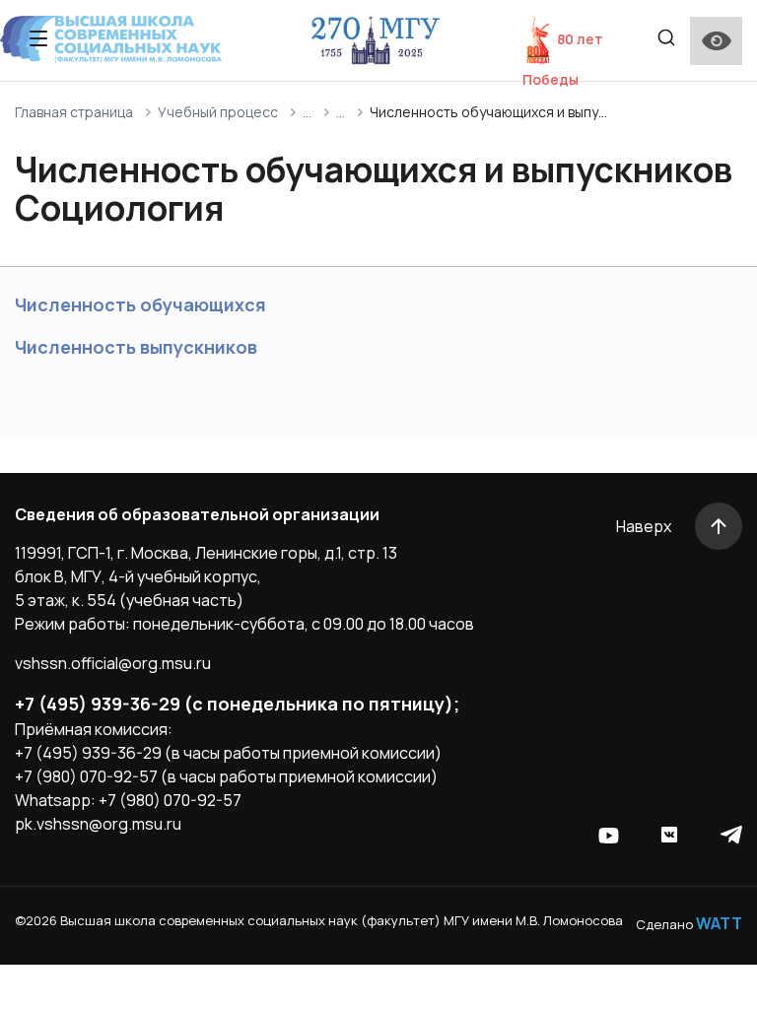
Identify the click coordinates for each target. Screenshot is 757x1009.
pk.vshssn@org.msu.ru (98, 824)
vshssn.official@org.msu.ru (113, 663)
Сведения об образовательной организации (197, 514)
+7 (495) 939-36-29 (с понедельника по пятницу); (237, 703)
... (307, 111)
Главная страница (74, 111)
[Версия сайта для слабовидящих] (716, 41)
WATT (719, 923)
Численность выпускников (136, 347)
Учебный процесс (218, 111)
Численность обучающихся (140, 304)
